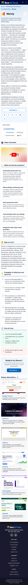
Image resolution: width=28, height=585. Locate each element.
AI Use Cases (14, 544)
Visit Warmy (14, 110)
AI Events (14, 547)
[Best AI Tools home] (14, 527)
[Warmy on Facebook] (8, 114)
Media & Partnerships (14, 563)
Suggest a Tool (14, 565)
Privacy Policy (14, 572)
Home (3, 6)
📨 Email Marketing (9, 132)
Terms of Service (14, 574)
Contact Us (14, 560)
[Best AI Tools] (9, 2)
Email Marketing (5, 9)
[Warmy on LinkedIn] (12, 114)
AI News (14, 549)
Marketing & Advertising (13, 6)
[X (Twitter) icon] (11, 535)
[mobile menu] (26, 2)
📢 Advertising (9, 129)
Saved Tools (14, 552)
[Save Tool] (25, 14)
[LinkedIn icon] (15, 535)
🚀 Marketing (20, 132)
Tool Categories (14, 542)
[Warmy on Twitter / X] (4, 114)
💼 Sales (19, 135)
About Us (14, 558)
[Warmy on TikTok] (4, 118)
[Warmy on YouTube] (20, 114)
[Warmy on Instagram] (16, 114)
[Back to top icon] (0, 523)
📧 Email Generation (9, 135)
